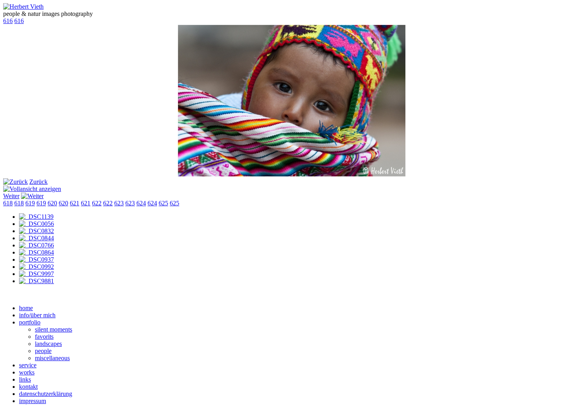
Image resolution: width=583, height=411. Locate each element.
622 (97, 203)
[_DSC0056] (36, 223)
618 (8, 203)
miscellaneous (52, 358)
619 (30, 203)
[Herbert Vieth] (23, 6)
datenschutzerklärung (45, 393)
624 (141, 203)
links (25, 379)
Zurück (38, 181)
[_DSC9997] (36, 273)
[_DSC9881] (36, 281)
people (43, 350)
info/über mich (37, 315)
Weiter (11, 196)
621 (74, 203)
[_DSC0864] (36, 252)
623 (119, 203)
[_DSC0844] (36, 238)
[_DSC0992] (36, 266)
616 (8, 20)
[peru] (292, 174)
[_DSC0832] (36, 231)
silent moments (53, 329)
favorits (44, 336)
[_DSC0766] (36, 245)
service (27, 365)
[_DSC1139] (36, 216)
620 (52, 203)
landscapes (48, 343)
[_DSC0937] (36, 259)
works (27, 372)
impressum (32, 400)
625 (163, 203)
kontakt (28, 386)
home (26, 308)
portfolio (29, 322)
